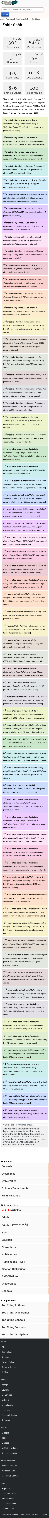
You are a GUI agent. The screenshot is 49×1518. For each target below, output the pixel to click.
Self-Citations (10, 1276)
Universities (9, 1180)
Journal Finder (8, 1509)
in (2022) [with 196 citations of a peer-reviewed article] (23, 1025)
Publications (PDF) (13, 1261)
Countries (6, 1420)
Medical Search (8, 1471)
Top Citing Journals (14, 1327)
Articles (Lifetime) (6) (18, 99)
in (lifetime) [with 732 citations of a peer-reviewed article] (24, 311)
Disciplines (8, 1173)
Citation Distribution (14, 1269)
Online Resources (9, 1453)
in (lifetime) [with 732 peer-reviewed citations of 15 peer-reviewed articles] (24, 297)
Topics (4, 1438)
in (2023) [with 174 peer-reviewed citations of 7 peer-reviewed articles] (24, 615)
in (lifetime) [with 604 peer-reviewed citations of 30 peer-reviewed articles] (25, 1085)
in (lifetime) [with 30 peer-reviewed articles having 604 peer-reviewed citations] (25, 1099)
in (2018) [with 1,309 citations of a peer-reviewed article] (23, 141)
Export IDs (6, 1489)
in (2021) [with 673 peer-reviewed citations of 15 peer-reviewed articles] (25, 555)
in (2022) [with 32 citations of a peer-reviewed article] (24, 788)
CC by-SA (43, 1515)
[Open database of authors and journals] (9, 1)
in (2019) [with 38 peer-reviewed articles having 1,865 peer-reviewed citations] (24, 498)
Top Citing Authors (13, 1305)
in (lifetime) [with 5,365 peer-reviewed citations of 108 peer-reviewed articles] (24, 569)
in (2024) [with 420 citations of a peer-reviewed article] (24, 643)
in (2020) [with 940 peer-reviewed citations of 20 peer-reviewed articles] (25, 541)
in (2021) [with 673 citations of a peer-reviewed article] (23, 155)
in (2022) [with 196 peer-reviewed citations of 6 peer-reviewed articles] (25, 944)
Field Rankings (11, 1195)
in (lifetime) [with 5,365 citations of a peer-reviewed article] (24, 866)
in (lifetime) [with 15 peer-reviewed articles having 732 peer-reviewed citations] (23, 282)
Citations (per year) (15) (30, 103)
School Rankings (32, 19)
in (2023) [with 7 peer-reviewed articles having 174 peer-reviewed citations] (24, 1053)
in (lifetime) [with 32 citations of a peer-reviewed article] (25, 1039)
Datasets (6, 1443)
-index (6, 1217)
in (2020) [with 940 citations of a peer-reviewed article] (23, 657)
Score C (7, 1232)
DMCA (5, 1372)
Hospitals (6, 1410)
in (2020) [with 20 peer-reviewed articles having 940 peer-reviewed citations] (24, 526)
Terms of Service (9, 1367)
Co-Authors (9, 1247)
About (4, 1347)
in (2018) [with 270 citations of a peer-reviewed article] (24, 183)
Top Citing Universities (15, 1312)
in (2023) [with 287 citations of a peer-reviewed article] (23, 671)
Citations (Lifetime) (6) (11, 103)
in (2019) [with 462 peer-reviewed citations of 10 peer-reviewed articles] (25, 254)
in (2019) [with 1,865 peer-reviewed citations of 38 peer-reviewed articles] (24, 512)
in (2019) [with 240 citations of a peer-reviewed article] (25, 583)
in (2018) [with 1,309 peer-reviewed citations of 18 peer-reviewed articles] (24, 392)
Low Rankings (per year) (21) (25, 113)
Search (5, 14)
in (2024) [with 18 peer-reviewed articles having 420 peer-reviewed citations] (24, 629)
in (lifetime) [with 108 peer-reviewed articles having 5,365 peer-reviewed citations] (24, 756)
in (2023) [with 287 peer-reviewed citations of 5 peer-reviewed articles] (25, 742)
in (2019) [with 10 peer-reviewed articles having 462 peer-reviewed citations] (25, 197)
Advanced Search (9, 1466)
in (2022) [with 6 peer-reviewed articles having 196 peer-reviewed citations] (24, 993)
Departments (7, 1405)
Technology (7, 1352)
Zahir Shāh (19, 19)
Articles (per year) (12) (36, 99)
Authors (9, 19)
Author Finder (8, 1499)
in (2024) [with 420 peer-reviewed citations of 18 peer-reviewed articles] (25, 378)
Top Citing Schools (13, 1319)
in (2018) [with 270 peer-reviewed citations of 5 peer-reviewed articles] (23, 169)
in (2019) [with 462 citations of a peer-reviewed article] (23, 268)
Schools (7, 1290)
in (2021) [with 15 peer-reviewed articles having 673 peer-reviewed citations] (24, 728)
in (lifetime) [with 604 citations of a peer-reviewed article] (25, 1113)
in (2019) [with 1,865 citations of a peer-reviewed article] (23, 714)
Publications (9, 1254)
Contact (5, 1357)
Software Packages (10, 1448)
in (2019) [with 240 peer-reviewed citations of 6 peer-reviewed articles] (25, 700)
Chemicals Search (10, 1476)
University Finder (9, 1504)
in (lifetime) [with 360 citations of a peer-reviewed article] (25, 912)
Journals (7, 1166)
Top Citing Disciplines (15, 1334)
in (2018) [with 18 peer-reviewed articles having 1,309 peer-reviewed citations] (24, 484)
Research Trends (9, 1494)
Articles (11, 1210)
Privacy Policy (8, 1362)
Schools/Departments (15, 1188)
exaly (2, 19)
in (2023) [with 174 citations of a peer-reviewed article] (24, 470)
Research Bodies (9, 1415)
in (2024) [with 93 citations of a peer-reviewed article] (23, 852)
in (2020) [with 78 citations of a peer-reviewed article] (25, 838)
